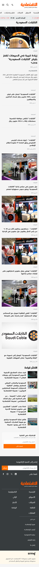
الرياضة (14, 507)
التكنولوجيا (12, 492)
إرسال (5, 468)
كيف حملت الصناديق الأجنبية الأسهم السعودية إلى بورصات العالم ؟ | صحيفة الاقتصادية (14, 375)
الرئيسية (36, 13)
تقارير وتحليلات (9, 13)
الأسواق (28, 13)
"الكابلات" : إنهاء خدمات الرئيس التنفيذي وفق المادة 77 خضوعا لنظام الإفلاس (21, 142)
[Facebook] (3, 474)
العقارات (32, 513)
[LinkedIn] (15, 474)
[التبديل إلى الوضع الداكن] (12, 5)
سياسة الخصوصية (29, 535)
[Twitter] (11, 474)
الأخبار (14, 502)
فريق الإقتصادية (30, 524)
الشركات (20, 13)
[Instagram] (7, 474)
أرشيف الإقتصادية (29, 529)
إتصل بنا (32, 545)
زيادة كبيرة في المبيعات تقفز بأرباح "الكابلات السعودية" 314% (20, 59)
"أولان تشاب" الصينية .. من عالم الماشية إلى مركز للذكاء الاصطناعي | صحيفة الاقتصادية (14, 398)
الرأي (15, 497)
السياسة (33, 90)
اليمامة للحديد (30, 18)
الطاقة (32, 507)
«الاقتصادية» (32, 71)
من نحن (32, 519)
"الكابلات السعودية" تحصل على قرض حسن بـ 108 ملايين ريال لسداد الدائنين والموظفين (21, 96)
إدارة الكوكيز (31, 540)
